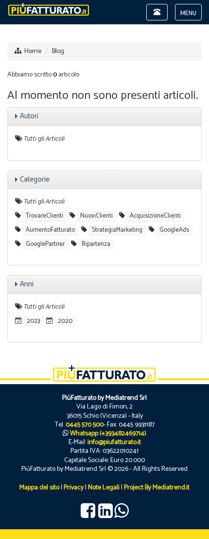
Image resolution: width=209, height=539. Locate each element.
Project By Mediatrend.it (157, 487)
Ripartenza (96, 244)
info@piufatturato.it (114, 442)
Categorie (35, 179)
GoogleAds (174, 230)
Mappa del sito (39, 487)
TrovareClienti (44, 216)
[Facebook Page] (88, 514)
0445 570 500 (85, 424)
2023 (33, 321)
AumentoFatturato (50, 230)
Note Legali (104, 487)
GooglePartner (45, 244)
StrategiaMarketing (117, 230)
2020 (65, 321)
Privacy (74, 487)
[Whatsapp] (121, 514)
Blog (58, 51)
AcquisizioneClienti (155, 216)
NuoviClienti (96, 216)
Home (32, 51)
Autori (29, 116)
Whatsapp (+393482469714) (108, 433)
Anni (27, 284)
